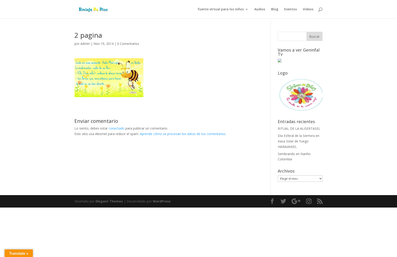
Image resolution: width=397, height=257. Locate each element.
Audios (259, 9)
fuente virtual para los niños (221, 9)
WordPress (162, 201)
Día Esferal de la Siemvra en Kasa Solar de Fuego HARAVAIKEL (298, 141)
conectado (117, 128)
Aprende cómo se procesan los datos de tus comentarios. (183, 134)
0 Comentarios (128, 43)
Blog (274, 9)
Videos (308, 9)
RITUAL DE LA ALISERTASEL (299, 128)
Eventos (290, 9)
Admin (85, 43)
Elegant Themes (109, 201)
